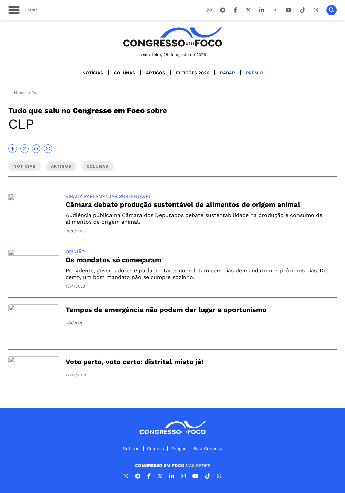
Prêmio (254, 72)
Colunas (124, 72)
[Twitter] (248, 10)
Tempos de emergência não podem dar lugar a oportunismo (166, 310)
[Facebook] (235, 10)
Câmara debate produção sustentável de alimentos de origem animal (183, 204)
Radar (227, 72)
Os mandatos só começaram (113, 260)
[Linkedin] (261, 10)
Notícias (92, 72)
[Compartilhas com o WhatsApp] (48, 148)
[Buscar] (331, 10)
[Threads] (315, 10)
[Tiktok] (302, 10)
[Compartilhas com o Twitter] (24, 148)
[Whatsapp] (209, 10)
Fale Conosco (208, 448)
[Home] (172, 37)
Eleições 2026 (192, 72)
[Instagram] (275, 10)
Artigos (155, 72)
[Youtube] (289, 10)
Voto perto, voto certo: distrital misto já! (134, 362)
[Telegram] (222, 10)
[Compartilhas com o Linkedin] (36, 148)
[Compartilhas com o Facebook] (12, 148)
